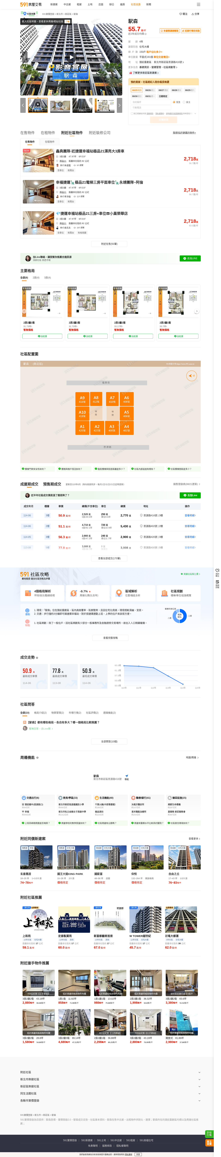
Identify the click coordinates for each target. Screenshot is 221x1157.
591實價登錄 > (49, 14)
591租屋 (130, 1140)
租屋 (79, 4)
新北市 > (61, 14)
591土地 (101, 1140)
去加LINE (192, 258)
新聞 (148, 4)
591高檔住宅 (146, 1140)
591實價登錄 (70, 1140)
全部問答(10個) (109, 741)
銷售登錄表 (185, 484)
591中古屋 (116, 1140)
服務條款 (150, 114)
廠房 (122, 4)
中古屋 (67, 4)
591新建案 (87, 1140)
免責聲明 (93, 1145)
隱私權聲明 (159, 114)
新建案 (54, 4)
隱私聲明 (128, 1155)
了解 (67, 21)
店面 (100, 4)
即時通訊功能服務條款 (174, 114)
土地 (90, 4)
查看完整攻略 (110, 638)
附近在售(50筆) (109, 244)
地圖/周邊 (191, 757)
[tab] (30, 141)
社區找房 (136, 4)
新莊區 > (69, 14)
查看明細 (189, 515)
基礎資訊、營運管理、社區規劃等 (157, 67)
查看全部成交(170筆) (109, 558)
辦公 (111, 4)
